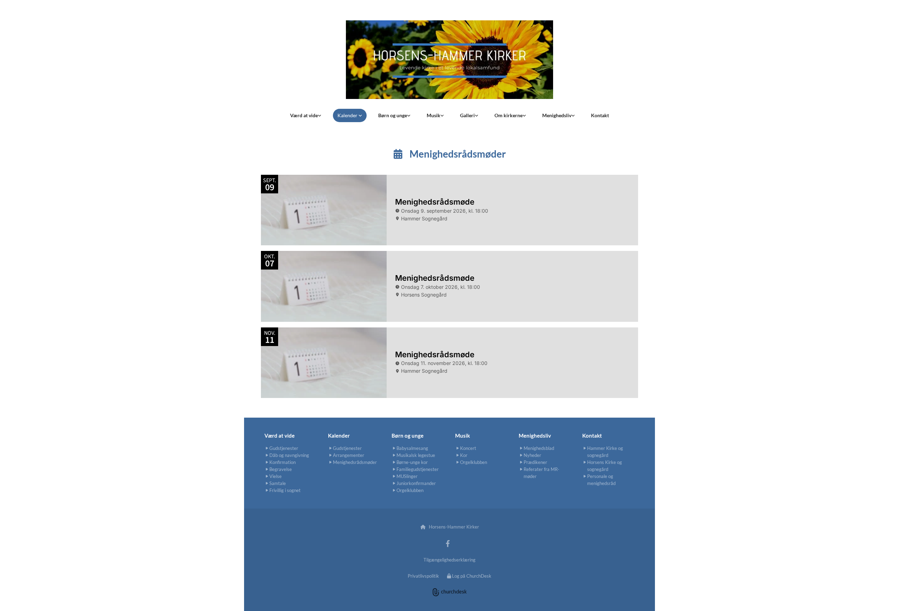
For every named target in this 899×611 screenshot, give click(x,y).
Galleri (467, 115)
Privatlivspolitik (423, 576)
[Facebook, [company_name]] (447, 543)
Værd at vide (304, 115)
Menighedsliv (556, 115)
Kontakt (600, 115)
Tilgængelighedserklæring (449, 560)
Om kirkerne (508, 115)
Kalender (348, 115)
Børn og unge (392, 115)
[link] (305, 115)
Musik (433, 115)
